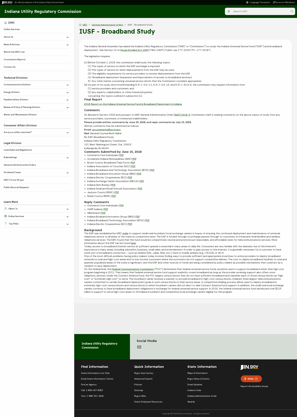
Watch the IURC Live (14, 51)
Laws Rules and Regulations (18, 149)
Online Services (12, 29)
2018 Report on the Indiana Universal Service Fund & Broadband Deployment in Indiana (133, 104)
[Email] (139, 347)
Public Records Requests (16, 187)
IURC (11, 22)
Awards (191, 401)
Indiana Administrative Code (202, 396)
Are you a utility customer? (18, 132)
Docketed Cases (12, 172)
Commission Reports (15, 59)
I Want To (13, 208)
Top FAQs (14, 223)
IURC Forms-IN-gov (14, 179)
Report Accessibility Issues (254, 386)
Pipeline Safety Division (16, 99)
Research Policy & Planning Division (22, 107)
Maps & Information (197, 373)
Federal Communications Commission (133, 269)
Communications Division (17, 84)
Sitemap (138, 390)
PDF (121, 155)
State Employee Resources (148, 401)
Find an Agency (89, 384)
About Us (8, 36)
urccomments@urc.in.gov (106, 129)
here (133, 243)
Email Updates (194, 384)
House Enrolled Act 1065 (134, 50)
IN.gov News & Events (198, 378)
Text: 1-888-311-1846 (92, 396)
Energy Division (11, 92)
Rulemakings (10, 157)
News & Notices (12, 44)
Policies (138, 384)
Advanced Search (143, 378)
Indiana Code (194, 390)
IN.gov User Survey (143, 373)
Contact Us (9, 66)
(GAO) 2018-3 (182, 114)
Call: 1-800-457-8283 (92, 390)
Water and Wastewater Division (20, 114)
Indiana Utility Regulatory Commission (42, 11)
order (125, 233)
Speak (251, 378)
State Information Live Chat (95, 373)
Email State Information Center (97, 378)
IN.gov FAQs (140, 396)
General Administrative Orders (20, 164)
